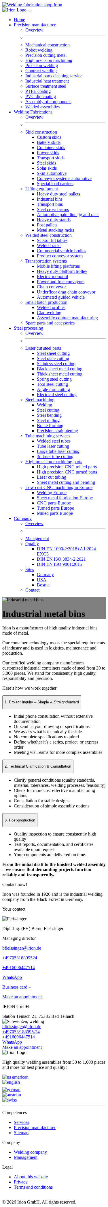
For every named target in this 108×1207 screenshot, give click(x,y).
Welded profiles (51, 307)
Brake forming (50, 425)
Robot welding (38, 50)
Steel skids (46, 163)
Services (21, 1122)
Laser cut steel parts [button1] (43, 348)
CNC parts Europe (54, 502)
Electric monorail (52, 276)
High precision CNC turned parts (67, 472)
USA (41, 579)
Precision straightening (57, 430)
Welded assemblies (42, 106)
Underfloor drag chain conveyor (66, 291)
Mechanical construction (47, 44)
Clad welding (49, 312)
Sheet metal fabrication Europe (65, 497)
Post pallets (47, 224)
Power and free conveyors (60, 281)
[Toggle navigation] (30, 11)
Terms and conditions (33, 1187)
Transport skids (51, 157)
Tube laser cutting (53, 446)
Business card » (16, 987)
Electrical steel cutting (57, 394)
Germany (45, 574)
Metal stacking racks (55, 230)
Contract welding (41, 70)
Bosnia (43, 584)
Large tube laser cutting (58, 451)
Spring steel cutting (54, 379)
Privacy (21, 1181)
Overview (34, 30)
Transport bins (50, 204)
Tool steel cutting (52, 384)
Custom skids (49, 137)
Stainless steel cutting (56, 363)
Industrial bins (49, 199)
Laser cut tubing (51, 477)
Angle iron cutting (53, 389)
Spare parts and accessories (50, 322)
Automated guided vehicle (61, 297)
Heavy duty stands (54, 219)
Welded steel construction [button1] (48, 235)
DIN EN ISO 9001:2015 (59, 564)
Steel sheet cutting (53, 353)
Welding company (30, 1152)
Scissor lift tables (52, 240)
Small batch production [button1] (46, 302)
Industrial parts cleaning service (53, 75)
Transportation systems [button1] (46, 261)
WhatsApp (12, 977)
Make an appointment (22, 996)
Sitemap (21, 1132)
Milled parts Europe (55, 513)
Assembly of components (48, 101)
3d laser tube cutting (55, 456)
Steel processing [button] (28, 328)
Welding (44, 404)
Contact (32, 590)
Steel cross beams (53, 209)
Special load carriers (55, 183)
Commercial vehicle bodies (61, 250)
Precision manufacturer (35, 1127)
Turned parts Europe (55, 508)
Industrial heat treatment (47, 81)
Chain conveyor (51, 286)
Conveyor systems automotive (64, 178)
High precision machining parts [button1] (53, 461)
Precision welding (41, 65)
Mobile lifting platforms (58, 266)
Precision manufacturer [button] (35, 24)
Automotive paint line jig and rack (68, 214)
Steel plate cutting (53, 358)
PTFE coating (38, 91)
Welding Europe (52, 492)
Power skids (48, 152)
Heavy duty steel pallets (58, 193)
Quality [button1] (32, 543)
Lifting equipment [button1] (41, 188)
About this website (31, 1176)
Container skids (51, 147)
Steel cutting (48, 410)
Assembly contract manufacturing (67, 317)
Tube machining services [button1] (47, 435)
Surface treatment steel (45, 86)
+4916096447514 (18, 967)
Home (19, 19)
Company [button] (23, 518)
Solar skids (47, 168)
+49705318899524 (19, 957)
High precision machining (48, 60)
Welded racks (49, 245)
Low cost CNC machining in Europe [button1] (58, 487)
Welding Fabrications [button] (33, 111)
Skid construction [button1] (41, 132)
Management (37, 538)
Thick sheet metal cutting (59, 373)
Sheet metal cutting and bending (66, 482)
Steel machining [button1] (39, 399)
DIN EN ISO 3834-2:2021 (61, 559)
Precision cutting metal (46, 55)
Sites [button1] (29, 569)
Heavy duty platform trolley (62, 271)
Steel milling (48, 420)
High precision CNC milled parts (67, 466)
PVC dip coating (40, 96)
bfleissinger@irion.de (21, 948)
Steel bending (49, 415)
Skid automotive (52, 173)
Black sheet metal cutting (59, 368)
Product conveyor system (60, 255)
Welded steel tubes (54, 441)
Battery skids (48, 142)
